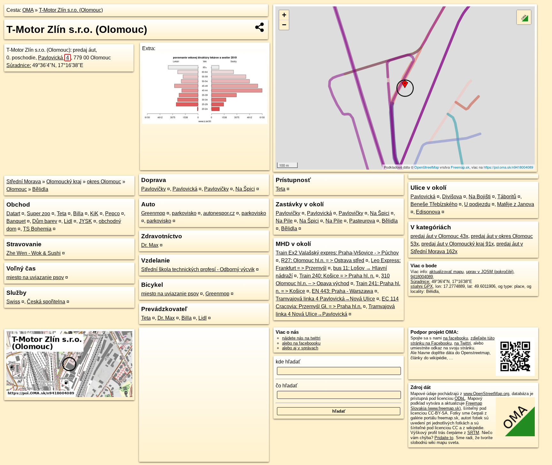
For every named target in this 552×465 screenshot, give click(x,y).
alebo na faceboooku (301, 343)
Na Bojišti (480, 196)
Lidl (68, 221)
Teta (61, 213)
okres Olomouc (104, 181)
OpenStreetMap (426, 167)
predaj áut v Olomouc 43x (439, 236)
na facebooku (455, 338)
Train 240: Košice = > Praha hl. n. (336, 275)
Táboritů (506, 196)
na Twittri (462, 343)
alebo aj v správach (300, 348)
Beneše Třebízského (433, 204)
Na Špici (245, 189)
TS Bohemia (37, 229)
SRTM (473, 432)
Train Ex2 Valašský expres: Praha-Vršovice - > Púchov (337, 252)
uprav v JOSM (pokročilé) (489, 271)
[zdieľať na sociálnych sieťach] (259, 27)
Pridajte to (443, 437)
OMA (28, 10)
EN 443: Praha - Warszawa (342, 291)
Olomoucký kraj (63, 181)
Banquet (16, 221)
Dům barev (44, 221)
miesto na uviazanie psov (35, 277)
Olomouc (16, 189)
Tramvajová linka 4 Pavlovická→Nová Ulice (325, 298)
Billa (78, 213)
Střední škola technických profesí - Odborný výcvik (198, 269)
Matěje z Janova (515, 204)
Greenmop (153, 213)
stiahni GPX (421, 286)
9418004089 (421, 276)
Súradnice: (18, 65)
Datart (13, 213)
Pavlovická (53, 57)
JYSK (85, 221)
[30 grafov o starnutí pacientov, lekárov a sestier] (204, 122)
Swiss (13, 301)
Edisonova (428, 212)
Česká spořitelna (46, 301)
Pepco (112, 213)
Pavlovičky (153, 189)
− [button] (284, 25)
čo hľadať (286, 385)
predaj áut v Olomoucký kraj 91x (457, 244)
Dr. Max (149, 245)
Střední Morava (23, 181)
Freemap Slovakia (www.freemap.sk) (446, 405)
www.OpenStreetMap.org (486, 393)
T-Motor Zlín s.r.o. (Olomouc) (71, 10)
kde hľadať (288, 361)
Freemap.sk (460, 167)
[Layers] (524, 17)
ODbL (460, 398)
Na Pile (284, 221)
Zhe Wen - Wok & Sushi (33, 253)
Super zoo (38, 213)
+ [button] (284, 15)
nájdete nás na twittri (301, 338)
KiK (94, 213)
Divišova (452, 196)
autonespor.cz (219, 213)
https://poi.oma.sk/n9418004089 (508, 167)
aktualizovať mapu (446, 271)
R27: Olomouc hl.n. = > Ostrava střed (322, 260)
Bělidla (40, 189)
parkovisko (184, 213)
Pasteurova (362, 221)
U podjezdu (477, 204)
